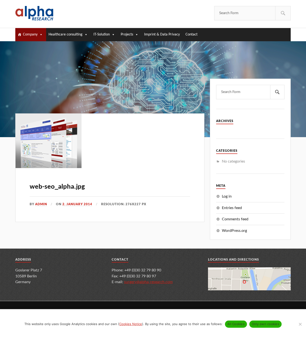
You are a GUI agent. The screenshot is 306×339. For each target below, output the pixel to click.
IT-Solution (101, 34)
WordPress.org (234, 231)
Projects (127, 34)
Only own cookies (265, 324)
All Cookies (236, 324)
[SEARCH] (283, 13)
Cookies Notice (130, 324)
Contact (191, 34)
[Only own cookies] (300, 324)
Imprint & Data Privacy (162, 34)
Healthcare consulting (65, 34)
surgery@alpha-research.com (148, 282)
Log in (227, 196)
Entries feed (232, 208)
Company (30, 34)
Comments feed (235, 219)
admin (41, 204)
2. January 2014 (77, 204)
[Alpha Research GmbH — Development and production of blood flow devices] (34, 13)
